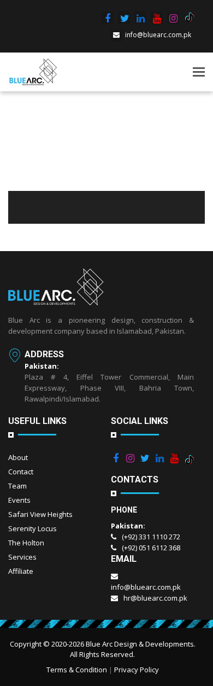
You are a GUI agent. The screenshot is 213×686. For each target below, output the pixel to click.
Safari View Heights (40, 514)
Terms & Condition (76, 670)
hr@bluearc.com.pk (155, 598)
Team (17, 486)
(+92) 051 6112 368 (151, 548)
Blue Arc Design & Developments (140, 644)
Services (22, 557)
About (18, 457)
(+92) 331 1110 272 (151, 537)
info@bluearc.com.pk (158, 34)
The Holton (26, 543)
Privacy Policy (136, 670)
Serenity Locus (32, 528)
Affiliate (20, 571)
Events (19, 500)
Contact (20, 471)
